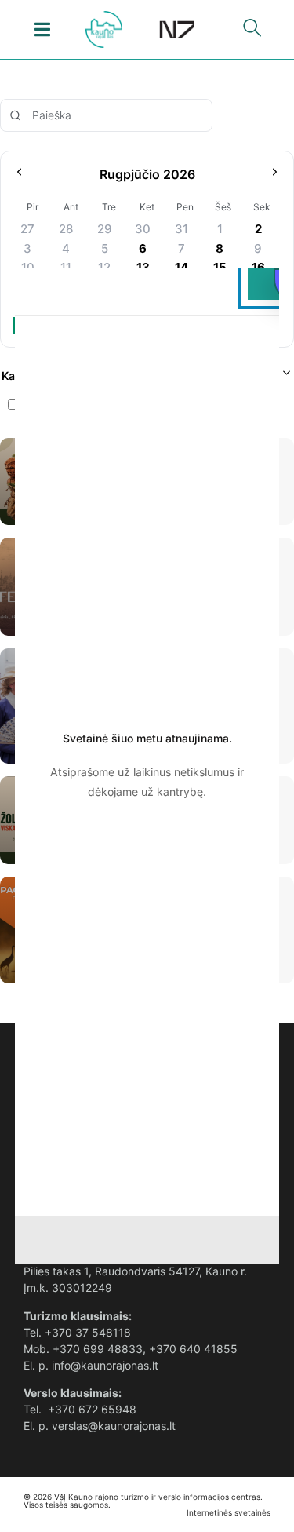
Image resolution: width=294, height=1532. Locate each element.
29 (104, 228)
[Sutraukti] (286, 376)
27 (27, 228)
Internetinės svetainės (228, 1512)
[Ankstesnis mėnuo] (19, 174)
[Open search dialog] (252, 31)
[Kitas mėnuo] (275, 174)
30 (143, 228)
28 (66, 228)
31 (181, 228)
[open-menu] (42, 29)
